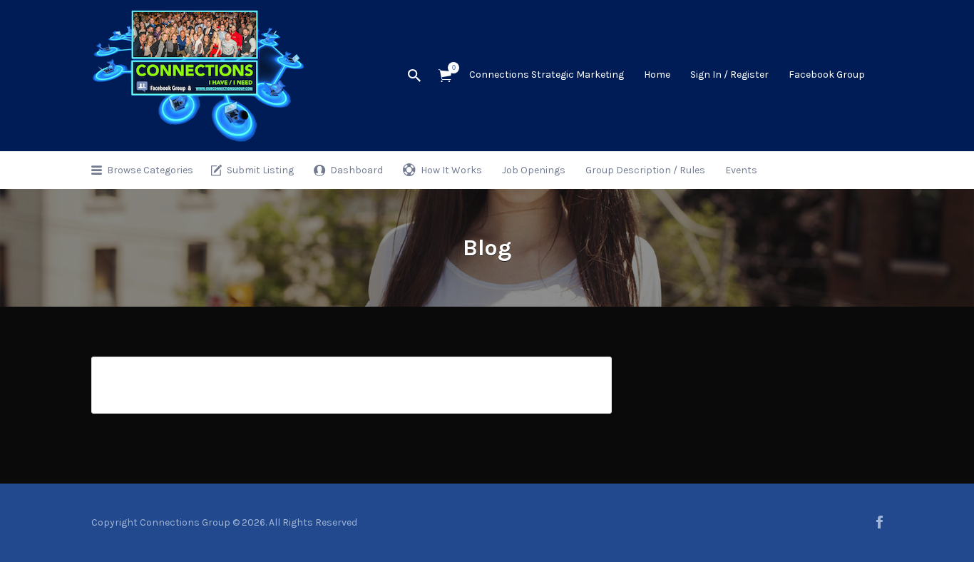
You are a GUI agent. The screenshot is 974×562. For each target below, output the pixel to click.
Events (741, 170)
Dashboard (356, 170)
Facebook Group (827, 74)
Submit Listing (260, 170)
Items (445, 76)
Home (657, 74)
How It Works (451, 170)
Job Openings (533, 170)
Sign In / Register (729, 74)
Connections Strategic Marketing (546, 74)
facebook (879, 522)
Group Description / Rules (645, 170)
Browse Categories (150, 170)
